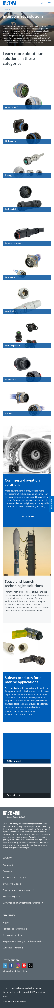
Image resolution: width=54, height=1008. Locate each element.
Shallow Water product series (19, 714)
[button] (27, 516)
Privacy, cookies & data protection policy (22, 988)
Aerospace (9, 9)
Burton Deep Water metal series (20, 711)
